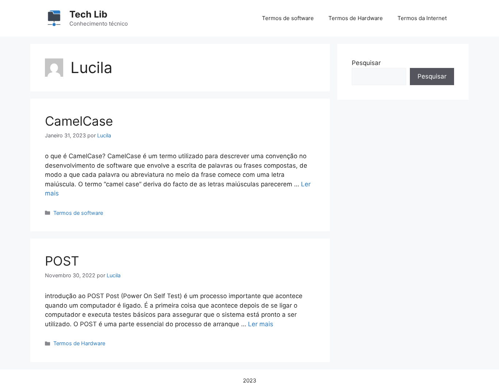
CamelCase (79, 121)
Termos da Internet (422, 18)
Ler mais (260, 324)
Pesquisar (366, 62)
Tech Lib (88, 14)
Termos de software (288, 18)
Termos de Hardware (355, 18)
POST (62, 261)
